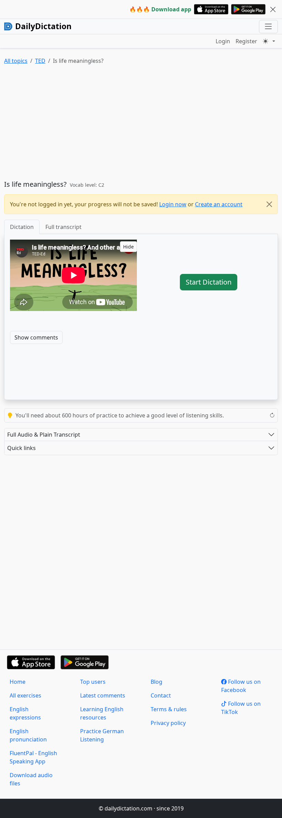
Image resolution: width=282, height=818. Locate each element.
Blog (156, 681)
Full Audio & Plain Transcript (43, 434)
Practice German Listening (102, 735)
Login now (172, 204)
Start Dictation (208, 282)
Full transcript (63, 227)
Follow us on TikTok (241, 708)
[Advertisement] (141, 124)
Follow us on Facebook (241, 686)
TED (40, 61)
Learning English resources (101, 713)
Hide (128, 246)
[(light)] (269, 41)
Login (223, 41)
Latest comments (102, 695)
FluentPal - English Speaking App (33, 757)
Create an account (218, 204)
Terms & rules (169, 709)
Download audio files (31, 779)
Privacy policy (168, 723)
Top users (93, 681)
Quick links (21, 448)
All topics (16, 61)
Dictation (22, 227)
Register (246, 41)
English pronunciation (28, 735)
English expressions (25, 713)
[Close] (269, 204)
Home (17, 681)
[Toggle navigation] (268, 26)
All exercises (25, 695)
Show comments (36, 337)
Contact (161, 695)
